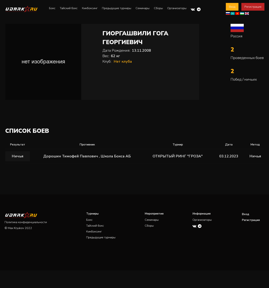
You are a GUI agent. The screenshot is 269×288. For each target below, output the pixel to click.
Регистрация (252, 7)
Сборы (158, 8)
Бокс (52, 8)
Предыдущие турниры (116, 8)
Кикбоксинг (90, 8)
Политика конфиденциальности (26, 222)
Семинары (143, 8)
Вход (232, 7)
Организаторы (176, 8)
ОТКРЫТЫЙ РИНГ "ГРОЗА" (178, 156)
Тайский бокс (69, 8)
